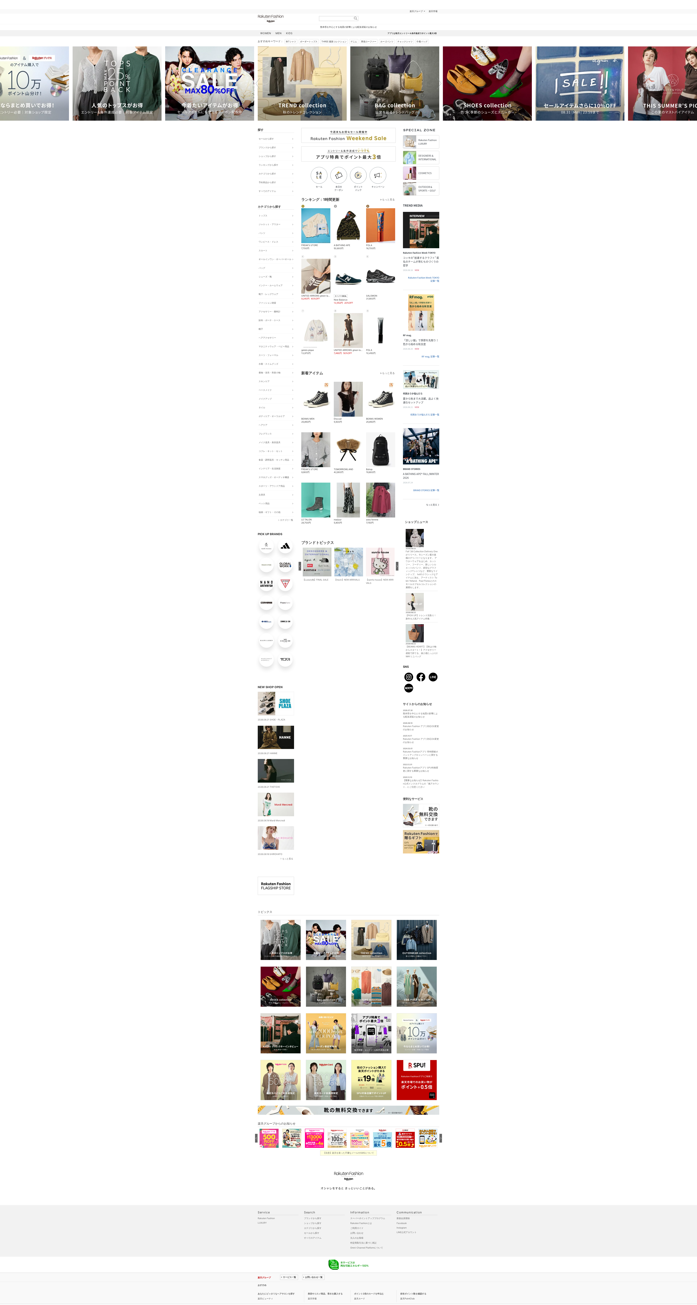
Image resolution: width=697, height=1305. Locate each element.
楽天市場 (433, 11)
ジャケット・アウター (269, 224)
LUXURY (262, 1222)
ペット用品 (264, 503)
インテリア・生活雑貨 (269, 468)
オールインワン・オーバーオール (275, 259)
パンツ (262, 233)
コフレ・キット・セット (271, 451)
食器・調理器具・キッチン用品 (274, 459)
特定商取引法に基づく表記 (363, 1242)
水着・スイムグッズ (268, 363)
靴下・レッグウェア (268, 294)
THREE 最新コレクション (334, 41)
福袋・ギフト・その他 (269, 512)
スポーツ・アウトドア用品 (272, 486)
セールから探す (266, 138)
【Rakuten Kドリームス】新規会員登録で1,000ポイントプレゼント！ (314, 1285)
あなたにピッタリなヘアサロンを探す (276, 1293)
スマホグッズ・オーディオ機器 (274, 477)
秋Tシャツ (291, 41)
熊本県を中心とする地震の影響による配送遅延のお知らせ (348, 27)
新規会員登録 (403, 1218)
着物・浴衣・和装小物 (269, 372)
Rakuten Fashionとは (361, 1223)
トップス (263, 215)
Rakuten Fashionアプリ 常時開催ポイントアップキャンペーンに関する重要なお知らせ (420, 755)
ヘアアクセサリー (267, 337)
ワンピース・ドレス (268, 241)
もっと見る (287, 858)
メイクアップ (265, 398)
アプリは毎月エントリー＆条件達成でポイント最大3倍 (412, 33)
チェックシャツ (405, 41)
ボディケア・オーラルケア (272, 416)
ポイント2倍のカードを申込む (369, 1293)
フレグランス (265, 433)
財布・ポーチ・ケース (269, 320)
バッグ (262, 268)
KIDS (289, 33)
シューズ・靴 (265, 276)
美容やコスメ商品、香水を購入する (325, 1293)
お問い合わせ (356, 1233)
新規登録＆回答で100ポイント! (391, 11)
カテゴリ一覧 (286, 520)
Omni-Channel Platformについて (366, 1247)
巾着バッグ (422, 41)
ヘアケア (263, 425)
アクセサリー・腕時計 (269, 311)
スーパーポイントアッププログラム (367, 1218)
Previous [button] (257, 83)
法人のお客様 (356, 1237)
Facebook (402, 1223)
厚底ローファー (368, 41)
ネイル (262, 407)
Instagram (402, 1227)
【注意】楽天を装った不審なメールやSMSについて (348, 1152)
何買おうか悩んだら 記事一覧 (424, 414)
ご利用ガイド (356, 1228)
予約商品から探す (267, 182)
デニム (353, 41)
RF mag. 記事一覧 (430, 356)
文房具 (262, 494)
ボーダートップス (308, 41)
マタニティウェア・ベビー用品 (274, 346)
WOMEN (265, 33)
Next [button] (439, 83)
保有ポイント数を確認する (413, 1293)
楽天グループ (416, 11)
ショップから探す (267, 156)
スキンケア (264, 381)
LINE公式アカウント (407, 1232)
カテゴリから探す (267, 173)
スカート (263, 250)
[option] (117, 83)
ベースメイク (265, 390)
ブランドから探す (267, 147)
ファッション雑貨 (267, 302)
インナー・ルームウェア (271, 285)
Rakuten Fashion (286, 19)
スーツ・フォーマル (268, 355)
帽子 (261, 329)
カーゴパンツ (386, 41)
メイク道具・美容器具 (269, 442)
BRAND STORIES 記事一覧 (426, 490)
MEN (279, 33)
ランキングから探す (268, 165)
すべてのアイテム (267, 191)
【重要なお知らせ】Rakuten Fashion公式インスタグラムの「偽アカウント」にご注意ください (421, 783)
